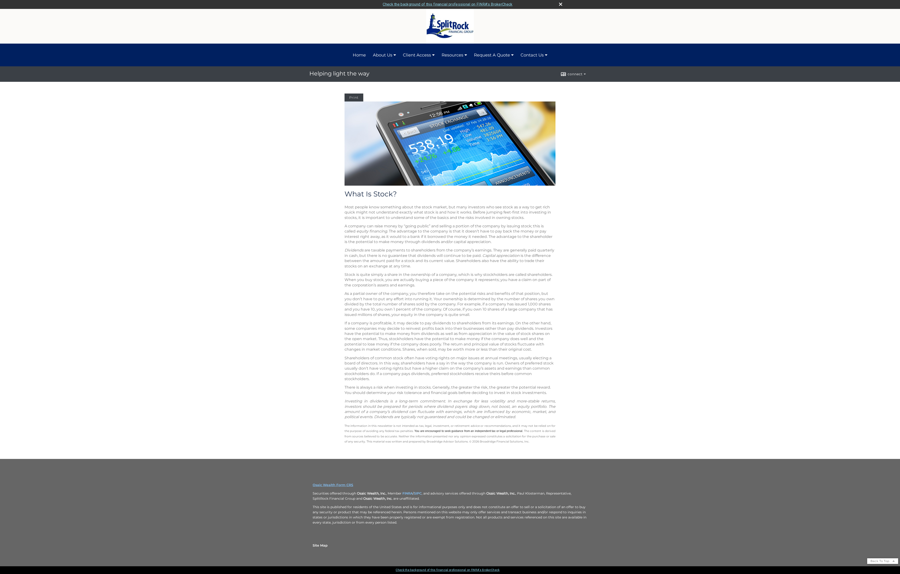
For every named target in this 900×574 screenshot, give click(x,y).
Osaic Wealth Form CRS (333, 485)
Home (359, 55)
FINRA (407, 493)
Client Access (417, 55)
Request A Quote (492, 55)
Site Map (320, 545)
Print (354, 97)
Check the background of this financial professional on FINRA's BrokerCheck (447, 4)
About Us (382, 55)
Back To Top (880, 561)
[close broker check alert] (560, 4)
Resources (452, 55)
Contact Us (532, 55)
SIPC (418, 493)
